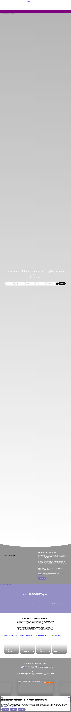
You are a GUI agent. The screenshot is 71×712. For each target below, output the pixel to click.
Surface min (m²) (50, 283)
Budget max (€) (40, 283)
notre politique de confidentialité (8, 706)
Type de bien (19, 283)
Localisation (29, 283)
